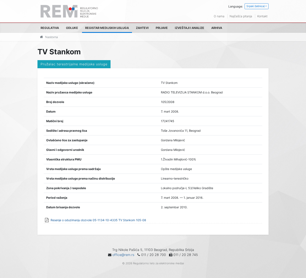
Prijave (162, 28)
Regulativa (50, 28)
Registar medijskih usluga (107, 28)
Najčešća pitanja (241, 16)
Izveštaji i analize (189, 28)
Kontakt (262, 16)
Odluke (72, 28)
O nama (219, 16)
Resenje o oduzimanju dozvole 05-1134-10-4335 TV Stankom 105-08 (98, 220)
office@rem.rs (123, 255)
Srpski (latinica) (255, 6)
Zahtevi (142, 28)
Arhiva (216, 28)
